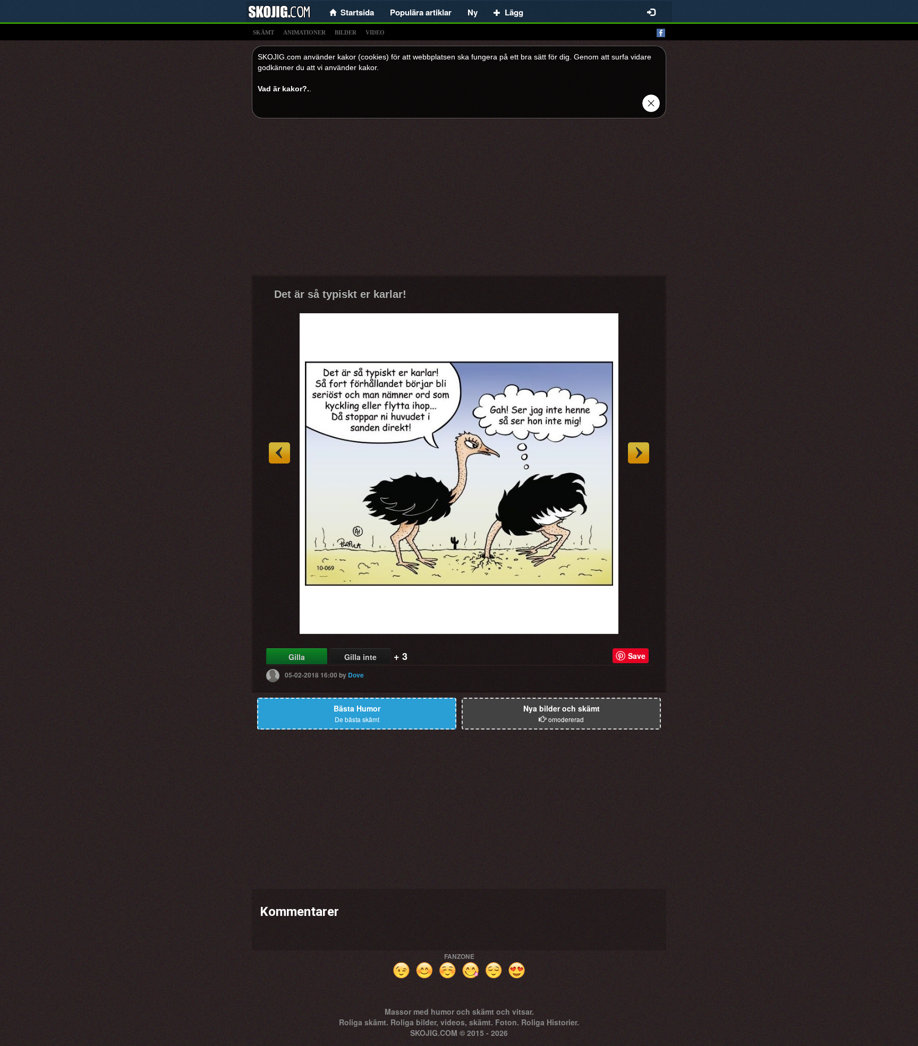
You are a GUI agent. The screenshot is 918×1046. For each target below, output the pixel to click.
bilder (345, 32)
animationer (304, 32)
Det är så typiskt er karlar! (340, 294)
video (375, 32)
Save (636, 655)
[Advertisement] (459, 200)
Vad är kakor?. (283, 88)
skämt (263, 32)
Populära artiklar (421, 12)
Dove (356, 675)
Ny (473, 12)
